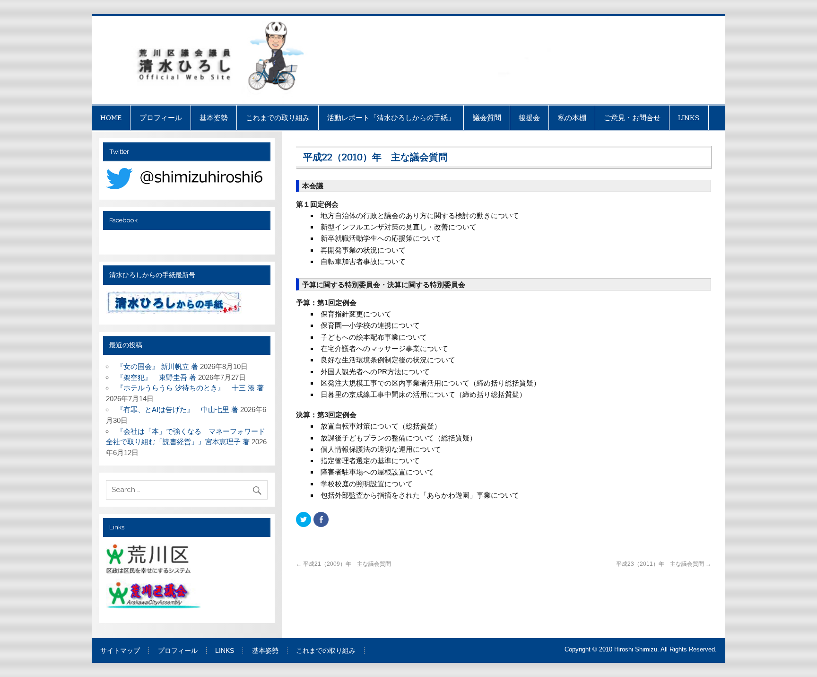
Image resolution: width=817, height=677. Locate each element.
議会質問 (487, 118)
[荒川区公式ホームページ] (149, 560)
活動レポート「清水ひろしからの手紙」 (391, 118)
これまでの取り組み (278, 118)
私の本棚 (572, 118)
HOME (111, 118)
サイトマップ (120, 651)
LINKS (688, 118)
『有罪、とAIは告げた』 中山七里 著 (177, 409)
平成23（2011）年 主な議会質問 (663, 564)
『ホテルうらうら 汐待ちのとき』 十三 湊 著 (190, 388)
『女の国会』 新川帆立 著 (157, 366)
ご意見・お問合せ (632, 118)
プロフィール (160, 118)
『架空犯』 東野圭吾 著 (156, 377)
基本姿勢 (214, 118)
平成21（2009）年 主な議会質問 (343, 564)
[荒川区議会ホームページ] (154, 597)
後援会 (529, 118)
